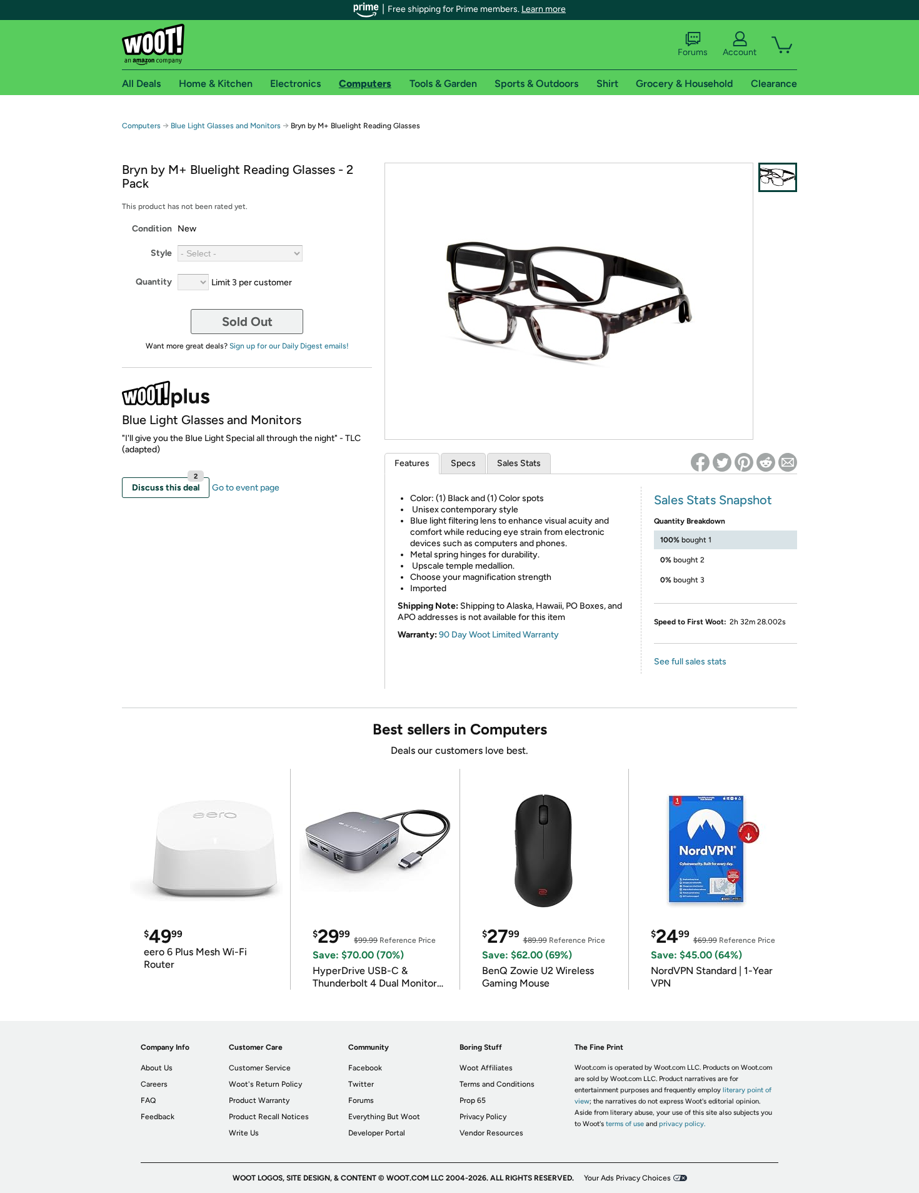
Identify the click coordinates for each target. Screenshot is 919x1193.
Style (161, 253)
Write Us (244, 1133)
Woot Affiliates (486, 1068)
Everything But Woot (384, 1116)
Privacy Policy (483, 1116)
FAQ (148, 1100)
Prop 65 (473, 1100)
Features (411, 463)
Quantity (154, 282)
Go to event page (245, 487)
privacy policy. (682, 1124)
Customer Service (260, 1068)
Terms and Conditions (497, 1084)
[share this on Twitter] (722, 462)
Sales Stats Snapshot (713, 499)
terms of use (625, 1124)
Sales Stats (519, 463)
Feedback (157, 1116)
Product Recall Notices (269, 1116)
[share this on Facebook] (700, 462)
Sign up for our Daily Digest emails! (289, 346)
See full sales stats (690, 661)
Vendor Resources (491, 1133)
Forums (693, 52)
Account (739, 52)
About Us (157, 1068)
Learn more (543, 9)
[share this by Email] (787, 462)
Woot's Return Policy (265, 1084)
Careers (154, 1084)
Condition (152, 228)
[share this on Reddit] (765, 462)
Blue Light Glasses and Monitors (226, 125)
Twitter (361, 1084)
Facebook (365, 1068)
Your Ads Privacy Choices (627, 1178)
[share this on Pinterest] (744, 462)
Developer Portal (376, 1133)
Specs (463, 463)
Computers (141, 125)
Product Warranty (259, 1100)
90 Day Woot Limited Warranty (499, 634)
